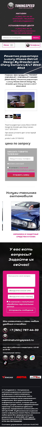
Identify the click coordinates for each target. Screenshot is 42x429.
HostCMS (34, 424)
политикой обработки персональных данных (21, 168)
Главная (9, 75)
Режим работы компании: (23, 31)
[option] (21, 220)
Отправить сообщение (21, 310)
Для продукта (21, 75)
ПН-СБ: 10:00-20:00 (23, 33)
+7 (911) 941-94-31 (23, 29)
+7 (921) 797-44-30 (23, 16)
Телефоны (34, 45)
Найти (36, 38)
